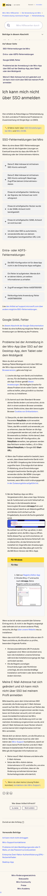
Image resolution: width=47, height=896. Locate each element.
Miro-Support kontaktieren (14, 842)
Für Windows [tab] (16, 560)
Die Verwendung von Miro (31, 13)
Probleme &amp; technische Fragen (15, 16)
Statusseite (23, 879)
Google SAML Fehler (11, 60)
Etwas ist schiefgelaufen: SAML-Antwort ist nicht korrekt (25, 221)
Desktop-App (8, 862)
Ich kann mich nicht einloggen (15, 838)
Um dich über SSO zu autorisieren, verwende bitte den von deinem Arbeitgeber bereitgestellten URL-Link (24, 234)
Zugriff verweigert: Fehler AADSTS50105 (25, 287)
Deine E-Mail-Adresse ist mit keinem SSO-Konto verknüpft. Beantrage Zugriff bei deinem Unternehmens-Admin (23, 179)
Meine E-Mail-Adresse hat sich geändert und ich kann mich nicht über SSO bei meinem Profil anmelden (23, 80)
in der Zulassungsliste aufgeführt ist (22, 483)
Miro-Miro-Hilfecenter (10, 13)
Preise (23, 885)
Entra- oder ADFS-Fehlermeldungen (18, 54)
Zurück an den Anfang (11, 822)
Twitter (7, 793)
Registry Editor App (31, 575)
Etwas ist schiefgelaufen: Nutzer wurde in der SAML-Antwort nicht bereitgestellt (24, 209)
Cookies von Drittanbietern (26, 411)
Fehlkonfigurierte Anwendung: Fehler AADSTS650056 (23, 297)
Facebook (4, 793)
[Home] (11, 4)
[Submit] (7, 25)
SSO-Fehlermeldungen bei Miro (16, 48)
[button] (1, 892)
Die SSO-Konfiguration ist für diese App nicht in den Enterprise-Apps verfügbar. (25, 264)
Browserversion (9, 370)
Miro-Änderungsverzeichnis (23, 875)
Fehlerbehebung (38, 16)
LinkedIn (11, 793)
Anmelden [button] (39, 4)
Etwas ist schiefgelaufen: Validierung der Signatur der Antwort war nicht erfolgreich (23, 195)
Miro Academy (23, 888)
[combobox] (24, 25)
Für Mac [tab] (14, 565)
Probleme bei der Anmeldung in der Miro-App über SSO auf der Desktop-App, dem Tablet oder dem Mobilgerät (22, 68)
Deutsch (31, 4)
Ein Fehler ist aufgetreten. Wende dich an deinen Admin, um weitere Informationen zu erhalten (24, 276)
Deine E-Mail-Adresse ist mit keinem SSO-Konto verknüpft (23, 165)
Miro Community (23, 882)
